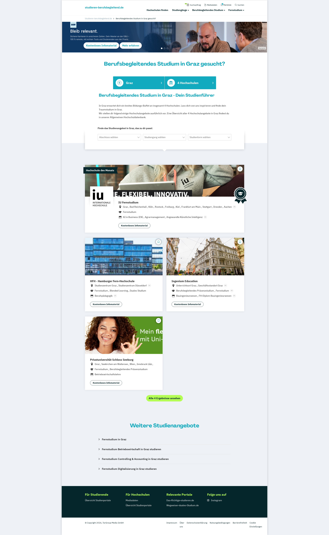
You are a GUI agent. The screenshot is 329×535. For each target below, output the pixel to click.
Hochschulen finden (157, 10)
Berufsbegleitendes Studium (207, 10)
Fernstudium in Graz (114, 439)
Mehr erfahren (130, 45)
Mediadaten (132, 500)
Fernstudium (235, 10)
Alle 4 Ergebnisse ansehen (164, 398)
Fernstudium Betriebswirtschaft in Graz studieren (131, 449)
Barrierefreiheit (240, 522)
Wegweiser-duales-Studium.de (182, 505)
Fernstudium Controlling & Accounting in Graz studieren (135, 459)
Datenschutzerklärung (197, 522)
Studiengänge (179, 10)
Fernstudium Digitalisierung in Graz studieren (129, 469)
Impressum (171, 522)
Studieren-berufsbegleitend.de (98, 18)
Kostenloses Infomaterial (101, 45)
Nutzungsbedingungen (220, 522)
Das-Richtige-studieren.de (180, 500)
